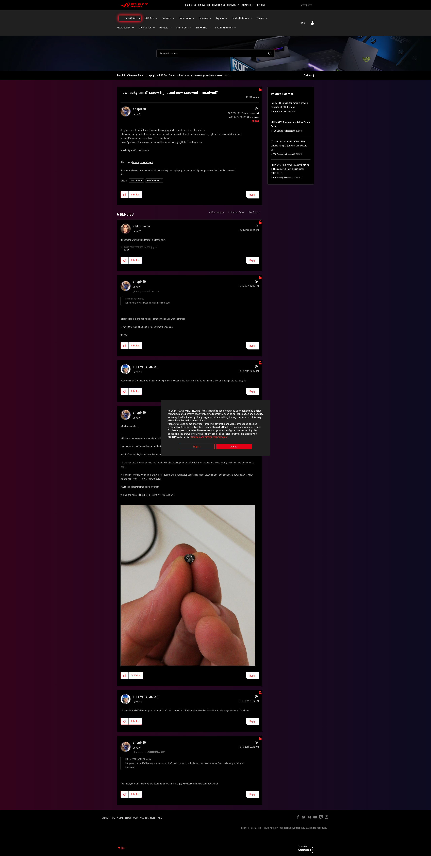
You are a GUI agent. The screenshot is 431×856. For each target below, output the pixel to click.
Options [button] (308, 75)
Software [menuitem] (166, 18)
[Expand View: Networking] (209, 27)
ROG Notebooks (154, 180)
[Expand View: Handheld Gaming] (251, 18)
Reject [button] (196, 446)
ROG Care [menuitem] (149, 18)
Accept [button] (234, 446)
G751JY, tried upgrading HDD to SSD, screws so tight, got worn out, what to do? (289, 145)
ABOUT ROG (108, 817)
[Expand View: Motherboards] (133, 27)
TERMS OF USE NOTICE (251, 828)
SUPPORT (260, 5)
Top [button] (123, 848)
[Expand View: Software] (173, 18)
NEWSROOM (131, 817)
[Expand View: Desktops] (210, 18)
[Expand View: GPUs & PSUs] (154, 27)
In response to (147, 291)
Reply (252, 194)
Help (303, 23)
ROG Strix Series (167, 75)
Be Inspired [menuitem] (130, 18)
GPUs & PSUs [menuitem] (145, 27)
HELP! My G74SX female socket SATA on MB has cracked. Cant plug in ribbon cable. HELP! (290, 169)
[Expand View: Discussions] (193, 18)
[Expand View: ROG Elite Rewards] (235, 27)
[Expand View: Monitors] (170, 27)
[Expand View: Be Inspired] (139, 18)
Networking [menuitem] (201, 27)
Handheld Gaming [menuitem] (240, 18)
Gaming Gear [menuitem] (182, 27)
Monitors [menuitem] (163, 27)
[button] (125, 194)
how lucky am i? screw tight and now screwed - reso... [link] (205, 75)
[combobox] (215, 53)
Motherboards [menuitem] (123, 27)
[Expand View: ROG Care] (156, 18)
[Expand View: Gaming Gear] (190, 27)
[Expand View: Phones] (266, 18)
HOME (120, 817)
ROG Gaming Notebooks (283, 131)
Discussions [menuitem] (185, 18)
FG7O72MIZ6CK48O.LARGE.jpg (139, 247)
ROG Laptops (136, 180)
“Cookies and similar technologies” (209, 437)
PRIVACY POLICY (270, 828)
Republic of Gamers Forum (130, 75)
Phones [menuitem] (260, 18)
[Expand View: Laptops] (226, 18)
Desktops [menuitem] (203, 18)
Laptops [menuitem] (220, 18)
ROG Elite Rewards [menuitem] (224, 27)
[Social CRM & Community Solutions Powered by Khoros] (305, 849)
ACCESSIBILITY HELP (151, 817)
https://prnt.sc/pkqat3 (142, 162)
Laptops (152, 75)
